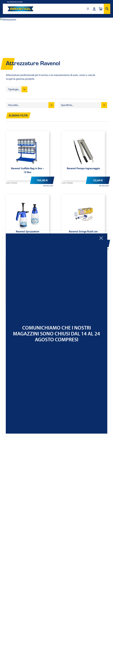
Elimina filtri (18, 115)
